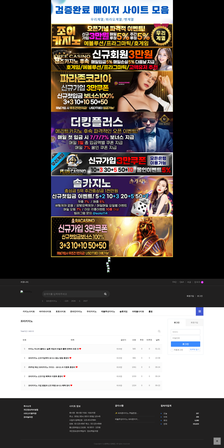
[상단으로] (217, 441)
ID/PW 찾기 (194, 349)
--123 (66, 301)
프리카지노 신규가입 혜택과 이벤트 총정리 (46, 376)
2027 (85, 301)
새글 (189, 282)
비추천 (149, 340)
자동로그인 (178, 350)
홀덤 (151, 311)
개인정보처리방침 (31, 410)
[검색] (105, 293)
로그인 (200, 296)
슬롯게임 (124, 311)
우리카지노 (92, 311)
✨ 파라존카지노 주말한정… (126, 413)
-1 (79, 301)
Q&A (182, 282)
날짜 (158, 340)
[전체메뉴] (199, 311)
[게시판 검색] (159, 331)
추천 (142, 340)
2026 (73, 301)
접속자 (198, 282)
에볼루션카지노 (108, 311)
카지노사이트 (29, 311)
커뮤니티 (24, 282)
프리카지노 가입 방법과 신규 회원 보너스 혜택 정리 (49, 385)
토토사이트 (61, 311)
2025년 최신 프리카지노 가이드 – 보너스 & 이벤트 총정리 (52, 367)
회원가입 (190, 296)
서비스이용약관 (30, 413)
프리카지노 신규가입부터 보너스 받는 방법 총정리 (48, 358)
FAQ (174, 282)
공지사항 (119, 405)
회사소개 (27, 406)
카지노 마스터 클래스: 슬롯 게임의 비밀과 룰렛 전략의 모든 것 (53, 349)
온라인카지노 (76, 311)
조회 (134, 340)
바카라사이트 (45, 311)
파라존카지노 (51, 301)
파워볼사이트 (138, 311)
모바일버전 (28, 417)
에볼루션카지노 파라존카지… (127, 419)
